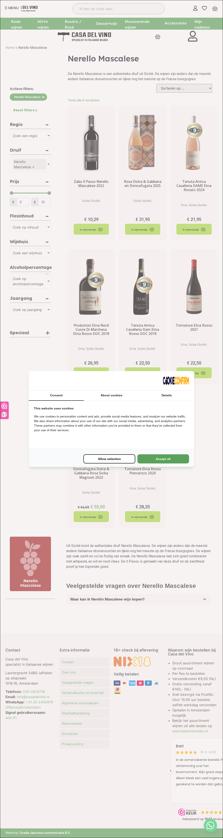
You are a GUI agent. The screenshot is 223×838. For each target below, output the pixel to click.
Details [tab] (167, 395)
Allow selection (109, 459)
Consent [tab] (56, 395)
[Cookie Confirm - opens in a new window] (176, 380)
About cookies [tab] (111, 395)
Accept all (163, 459)
